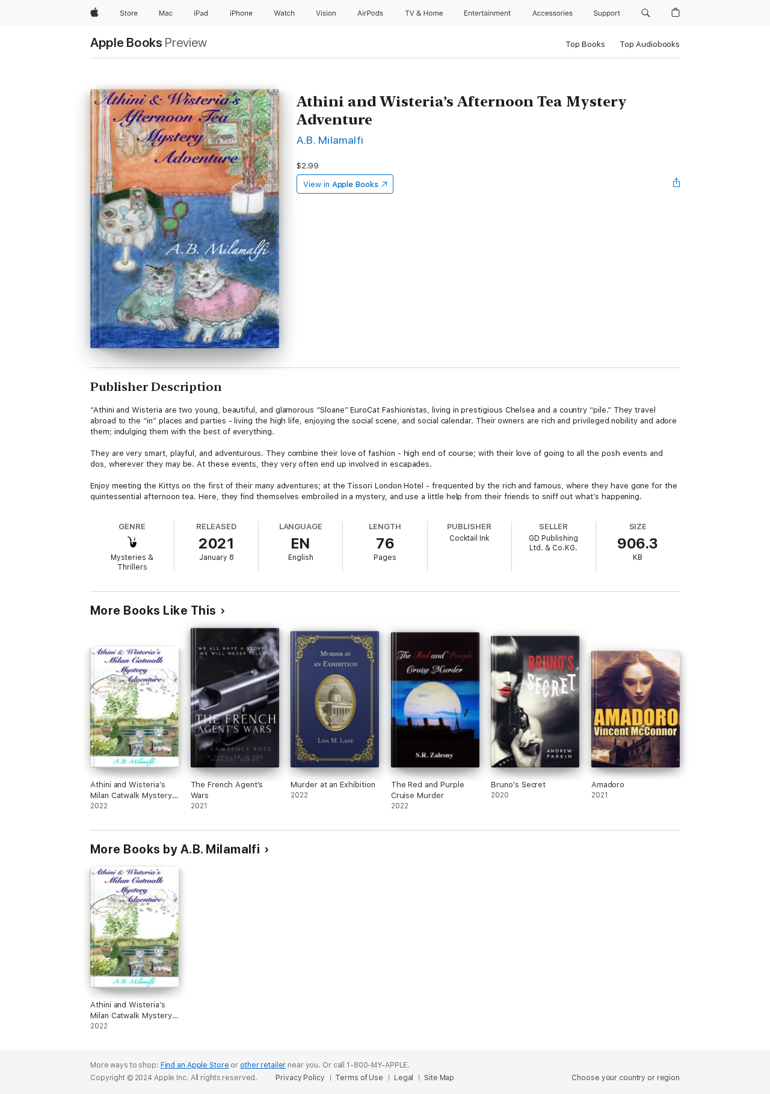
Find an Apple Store (195, 1065)
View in (340, 184)
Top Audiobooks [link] (650, 44)
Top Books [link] (585, 44)
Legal (403, 1078)
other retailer (263, 1065)
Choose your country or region (625, 1078)
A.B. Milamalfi (330, 140)
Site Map (439, 1078)
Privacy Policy (300, 1078)
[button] (645, 13)
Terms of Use (359, 1078)
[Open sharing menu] (677, 184)
